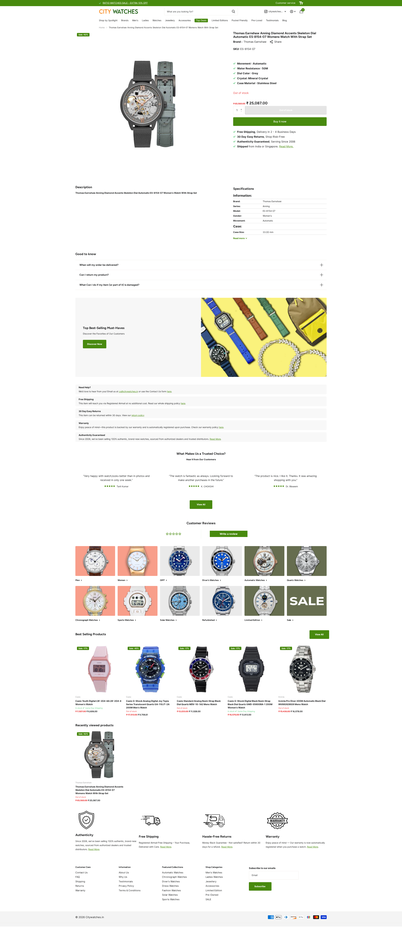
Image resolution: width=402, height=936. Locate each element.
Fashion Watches (171, 890)
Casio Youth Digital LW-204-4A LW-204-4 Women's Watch (98, 703)
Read (239, 238)
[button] (242, 107)
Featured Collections (172, 867)
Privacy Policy (126, 886)
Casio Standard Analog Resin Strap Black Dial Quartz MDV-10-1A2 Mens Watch (199, 703)
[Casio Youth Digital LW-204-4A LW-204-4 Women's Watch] (99, 669)
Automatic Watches (172, 872)
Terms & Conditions (130, 890)
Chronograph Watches (174, 877)
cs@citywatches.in (128, 391)
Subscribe (260, 886)
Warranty (80, 890)
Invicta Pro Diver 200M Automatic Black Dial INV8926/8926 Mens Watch (302, 703)
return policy (137, 415)
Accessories (185, 20)
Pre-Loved (256, 20)
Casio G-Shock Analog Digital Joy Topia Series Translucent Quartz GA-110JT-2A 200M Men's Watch (147, 704)
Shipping (80, 881)
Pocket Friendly (240, 20)
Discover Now (94, 344)
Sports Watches (170, 899)
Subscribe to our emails (262, 868)
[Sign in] (293, 11)
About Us (124, 872)
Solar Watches (170, 894)
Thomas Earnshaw (255, 41)
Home (102, 27)
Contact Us (81, 872)
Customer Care (83, 867)
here (169, 391)
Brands (124, 20)
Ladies (145, 20)
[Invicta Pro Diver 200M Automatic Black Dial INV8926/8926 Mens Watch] (302, 669)
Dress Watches (170, 886)
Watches (156, 20)
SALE (208, 899)
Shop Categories (214, 867)
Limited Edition (214, 890)
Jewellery (170, 20)
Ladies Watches (214, 877)
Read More (215, 439)
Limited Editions (220, 20)
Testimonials (272, 20)
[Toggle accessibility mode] (301, 3)
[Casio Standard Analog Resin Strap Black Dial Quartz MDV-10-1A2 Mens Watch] (201, 669)
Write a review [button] (229, 533)
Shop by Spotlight (108, 20)
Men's (135, 20)
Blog (284, 20)
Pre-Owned (212, 894)
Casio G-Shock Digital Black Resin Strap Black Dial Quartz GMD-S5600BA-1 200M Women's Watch (250, 704)
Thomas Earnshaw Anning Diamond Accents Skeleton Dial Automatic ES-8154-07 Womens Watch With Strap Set (99, 790)
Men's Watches (214, 872)
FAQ (77, 877)
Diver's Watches (171, 881)
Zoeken (233, 11)
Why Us (123, 877)
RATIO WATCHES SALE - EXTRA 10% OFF (125, 3)
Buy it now (279, 121)
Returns (79, 886)
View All (201, 504)
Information (125, 867)
